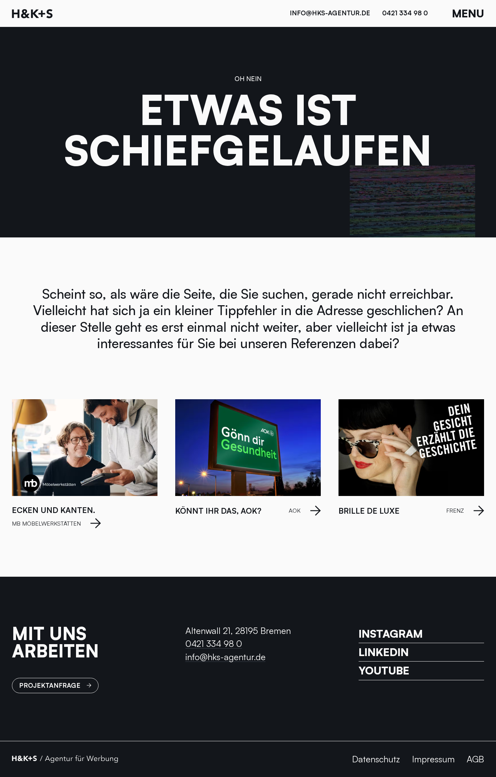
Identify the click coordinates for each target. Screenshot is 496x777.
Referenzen (323, 343)
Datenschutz (376, 758)
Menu (468, 13)
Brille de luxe (369, 510)
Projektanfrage (49, 685)
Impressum (433, 758)
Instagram (391, 634)
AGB (475, 758)
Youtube (384, 671)
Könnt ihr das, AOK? (218, 510)
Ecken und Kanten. (53, 510)
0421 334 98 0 (405, 13)
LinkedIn (384, 652)
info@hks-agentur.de (330, 13)
